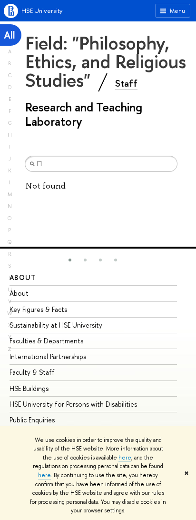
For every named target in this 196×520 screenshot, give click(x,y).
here (124, 457)
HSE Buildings (29, 388)
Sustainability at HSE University (56, 325)
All (9, 35)
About (23, 277)
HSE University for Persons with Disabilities (73, 404)
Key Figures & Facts (38, 309)
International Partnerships (48, 356)
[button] (70, 260)
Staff (126, 83)
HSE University (41, 10)
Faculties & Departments (46, 340)
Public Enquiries (32, 419)
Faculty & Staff (32, 372)
